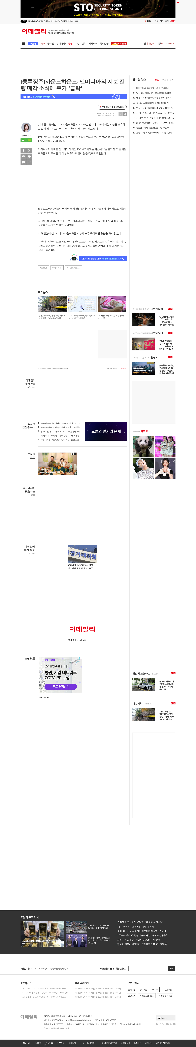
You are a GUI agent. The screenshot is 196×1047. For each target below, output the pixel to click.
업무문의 (60, 1043)
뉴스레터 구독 (112, 368)
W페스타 (154, 989)
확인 (171, 968)
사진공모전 (167, 989)
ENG (149, 21)
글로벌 (50, 43)
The (169, 43)
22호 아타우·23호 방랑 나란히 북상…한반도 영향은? (141, 935)
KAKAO (23, 162)
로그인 (172, 21)
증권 (70, 43)
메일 (23, 156)
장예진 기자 (26, 135)
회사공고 (37, 1043)
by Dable (32, 495)
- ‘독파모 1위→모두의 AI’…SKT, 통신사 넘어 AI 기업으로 (43, 997)
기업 (77, 43)
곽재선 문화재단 (165, 995)
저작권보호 (125, 1043)
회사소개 (26, 1043)
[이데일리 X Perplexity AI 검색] (74, 96)
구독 (156, 21)
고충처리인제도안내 (109, 1043)
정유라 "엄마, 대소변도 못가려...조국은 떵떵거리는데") (61, 431)
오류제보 (137, 1043)
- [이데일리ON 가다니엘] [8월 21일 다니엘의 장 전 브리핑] (97, 997)
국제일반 (104, 43)
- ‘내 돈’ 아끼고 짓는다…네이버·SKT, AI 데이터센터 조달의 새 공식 (45, 988)
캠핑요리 (131, 995)
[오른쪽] (75, 454)
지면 (161, 21)
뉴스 (157, 80)
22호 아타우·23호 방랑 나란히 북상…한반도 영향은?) (61, 440)
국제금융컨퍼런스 (146, 995)
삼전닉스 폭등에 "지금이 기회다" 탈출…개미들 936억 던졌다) (64, 427)
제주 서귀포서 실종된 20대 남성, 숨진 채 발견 (137, 940)
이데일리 (48, 31)
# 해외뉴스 (56, 268)
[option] (74, 20)
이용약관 (72, 1043)
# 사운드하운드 (73, 268)
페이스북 (23, 150)
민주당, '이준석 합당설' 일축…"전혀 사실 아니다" (139, 922)
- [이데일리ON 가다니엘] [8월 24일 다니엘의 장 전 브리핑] (97, 992)
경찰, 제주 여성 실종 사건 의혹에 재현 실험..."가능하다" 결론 (144, 931)
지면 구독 (122, 368)
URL (29, 162)
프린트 (29, 156)
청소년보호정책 (88, 1043)
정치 (84, 43)
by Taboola (31, 387)
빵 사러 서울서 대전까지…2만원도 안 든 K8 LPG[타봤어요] (143, 944)
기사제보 (148, 1043)
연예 (171, 80)
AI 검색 (33, 44)
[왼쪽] (72, 454)
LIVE (24, 21)
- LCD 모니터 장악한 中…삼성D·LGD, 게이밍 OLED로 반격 (44, 992)
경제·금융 (61, 43)
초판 (167, 21)
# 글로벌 (43, 268)
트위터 (29, 150)
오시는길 (49, 1043)
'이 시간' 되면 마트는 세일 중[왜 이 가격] (134, 926)
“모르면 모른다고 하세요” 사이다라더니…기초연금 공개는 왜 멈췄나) (67, 423)
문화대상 (131, 989)
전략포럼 (143, 989)
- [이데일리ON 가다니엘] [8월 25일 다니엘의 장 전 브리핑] (97, 988)
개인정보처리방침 (163, 1043)
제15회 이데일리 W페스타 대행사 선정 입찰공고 (54, 968)
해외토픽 (93, 43)
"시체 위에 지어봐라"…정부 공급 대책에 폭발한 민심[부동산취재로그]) (68, 435)
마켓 (160, 43)
